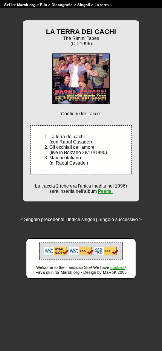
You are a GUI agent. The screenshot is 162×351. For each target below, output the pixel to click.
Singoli (83, 5)
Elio (43, 5)
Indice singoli (81, 219)
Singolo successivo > (120, 219)
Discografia (62, 5)
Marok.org (26, 5)
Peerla (105, 191)
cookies (117, 267)
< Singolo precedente (42, 219)
